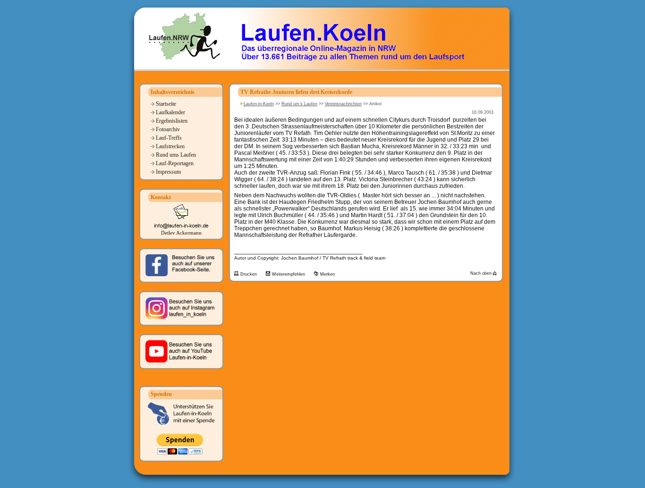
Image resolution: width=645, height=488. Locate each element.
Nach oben (481, 273)
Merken (327, 274)
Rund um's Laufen (299, 103)
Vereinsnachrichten (343, 103)
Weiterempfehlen (289, 274)
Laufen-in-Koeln (259, 103)
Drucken (249, 274)
